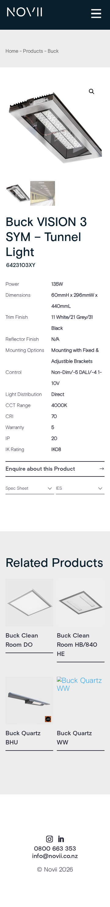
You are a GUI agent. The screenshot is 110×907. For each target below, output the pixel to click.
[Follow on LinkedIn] (60, 839)
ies (59, 488)
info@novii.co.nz (55, 856)
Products (33, 51)
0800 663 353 (55, 849)
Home (12, 51)
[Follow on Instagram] (49, 839)
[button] (91, 91)
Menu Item (101, 9)
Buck (53, 51)
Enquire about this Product (40, 468)
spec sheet (17, 488)
